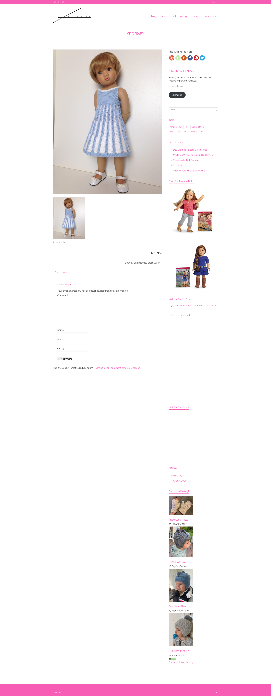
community (210, 16)
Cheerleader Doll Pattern (186, 160)
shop (163, 16)
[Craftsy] (171, 58)
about (173, 16)
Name (60, 330)
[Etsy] (184, 58)
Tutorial (201, 132)
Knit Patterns (189, 132)
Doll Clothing (198, 127)
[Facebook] (190, 58)
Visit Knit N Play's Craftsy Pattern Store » (194, 305)
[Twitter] (202, 58)
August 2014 (179, 480)
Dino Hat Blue (177, 606)
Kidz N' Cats (175, 132)
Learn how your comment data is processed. (117, 368)
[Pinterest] (196, 58)
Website (61, 349)
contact (196, 16)
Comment (62, 295)
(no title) (177, 165)
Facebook (58, 2)
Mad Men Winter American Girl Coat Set (193, 155)
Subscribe (177, 95)
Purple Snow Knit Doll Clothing (189, 170)
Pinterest (63, 2)
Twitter (54, 2)
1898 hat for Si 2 (179, 650)
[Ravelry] (178, 58)
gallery (183, 16)
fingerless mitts (178, 519)
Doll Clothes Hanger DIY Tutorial (190, 149)
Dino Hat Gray (177, 561)
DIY (187, 127)
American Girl (176, 127)
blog (153, 16)
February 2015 (180, 475)
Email (60, 339)
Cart (213, 2)
